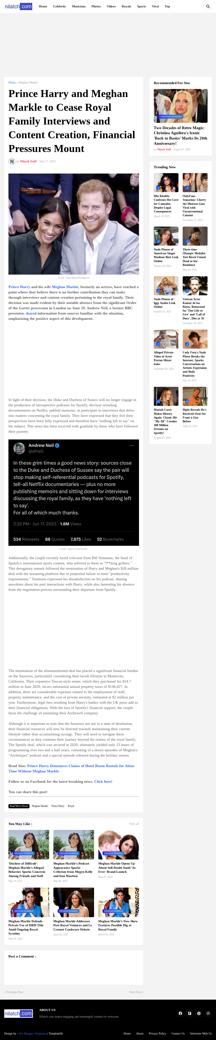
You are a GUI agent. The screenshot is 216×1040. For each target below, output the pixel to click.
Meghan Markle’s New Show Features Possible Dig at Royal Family (118, 925)
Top (167, 6)
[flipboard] (189, 1013)
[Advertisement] (108, 42)
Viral (155, 6)
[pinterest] (198, 1013)
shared (31, 313)
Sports (141, 6)
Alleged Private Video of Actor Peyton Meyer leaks (163, 358)
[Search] (208, 6)
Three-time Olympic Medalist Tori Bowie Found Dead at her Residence (194, 257)
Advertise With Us (201, 1033)
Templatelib (56, 1033)
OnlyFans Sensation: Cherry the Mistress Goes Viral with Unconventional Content (194, 205)
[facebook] (180, 1013)
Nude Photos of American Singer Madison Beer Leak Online (166, 255)
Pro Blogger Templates (32, 1033)
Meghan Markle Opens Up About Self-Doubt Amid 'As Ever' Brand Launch (117, 867)
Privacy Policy (157, 1033)
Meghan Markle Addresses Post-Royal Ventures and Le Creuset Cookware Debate (72, 925)
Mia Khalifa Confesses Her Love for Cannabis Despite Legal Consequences (166, 203)
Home (43, 6)
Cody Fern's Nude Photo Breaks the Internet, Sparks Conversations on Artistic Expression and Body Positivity (195, 364)
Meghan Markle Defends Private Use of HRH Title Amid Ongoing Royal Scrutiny (25, 927)
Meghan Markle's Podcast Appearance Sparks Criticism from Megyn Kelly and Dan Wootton (73, 870)
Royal (71, 806)
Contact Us (178, 1033)
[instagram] (208, 1013)
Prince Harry (19, 287)
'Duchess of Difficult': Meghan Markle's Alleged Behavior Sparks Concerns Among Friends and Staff (26, 870)
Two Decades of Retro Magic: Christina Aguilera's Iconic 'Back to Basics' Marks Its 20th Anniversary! (180, 136)
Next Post (135, 992)
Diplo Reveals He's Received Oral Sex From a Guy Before (194, 415)
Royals (126, 6)
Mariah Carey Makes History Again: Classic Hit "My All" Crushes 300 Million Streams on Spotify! (165, 421)
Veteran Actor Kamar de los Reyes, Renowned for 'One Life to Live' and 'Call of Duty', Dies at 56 (194, 309)
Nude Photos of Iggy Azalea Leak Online (165, 303)
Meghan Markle (28, 82)
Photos (96, 6)
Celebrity (59, 6)
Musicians (79, 6)
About (139, 1033)
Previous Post (15, 992)
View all (134, 823)
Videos (111, 6)
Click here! (103, 781)
